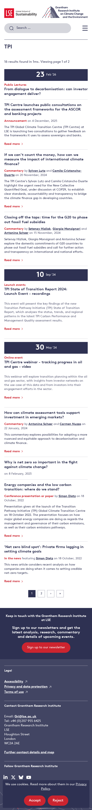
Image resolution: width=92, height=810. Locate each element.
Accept (37, 802)
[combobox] (37, 28)
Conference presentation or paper (29, 496)
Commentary (14, 171)
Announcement (16, 121)
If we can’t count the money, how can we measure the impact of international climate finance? (43, 159)
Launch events (14, 285)
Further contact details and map (29, 752)
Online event (13, 358)
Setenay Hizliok (39, 229)
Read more (12, 144)
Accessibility (13, 681)
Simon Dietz (67, 496)
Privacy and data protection (25, 686)
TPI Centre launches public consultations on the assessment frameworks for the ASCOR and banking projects (43, 109)
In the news (13, 558)
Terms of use (14, 692)
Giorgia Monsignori (66, 229)
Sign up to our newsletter (46, 647)
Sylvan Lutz (36, 171)
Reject (60, 802)
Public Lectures (15, 85)
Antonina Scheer (16, 233)
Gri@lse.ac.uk (25, 716)
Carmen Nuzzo (70, 424)
